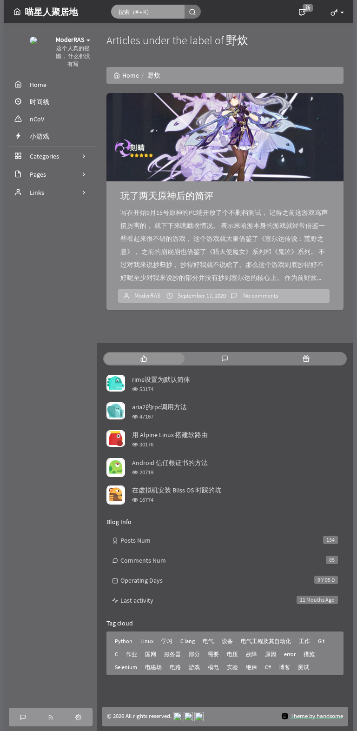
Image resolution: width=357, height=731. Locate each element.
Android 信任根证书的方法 (170, 463)
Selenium (126, 667)
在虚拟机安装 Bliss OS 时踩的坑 (176, 490)
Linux (146, 641)
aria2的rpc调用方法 (159, 407)
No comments (260, 295)
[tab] (144, 359)
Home (130, 75)
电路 (175, 667)
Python (123, 641)
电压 (232, 654)
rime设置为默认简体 (161, 379)
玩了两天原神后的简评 (166, 195)
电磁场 (153, 667)
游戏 (194, 667)
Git (321, 641)
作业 (131, 654)
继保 (251, 667)
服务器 (172, 654)
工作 (304, 641)
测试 (303, 667)
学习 (166, 641)
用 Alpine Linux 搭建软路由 (170, 435)
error (290, 654)
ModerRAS (147, 295)
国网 (150, 654)
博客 (284, 667)
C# (268, 667)
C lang (187, 641)
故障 (251, 654)
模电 (213, 667)
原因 (270, 654)
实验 (232, 667)
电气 (208, 641)
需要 (213, 654)
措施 (309, 654)
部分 (194, 654)
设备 (227, 641)
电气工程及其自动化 (266, 641)
